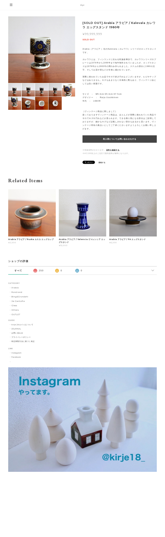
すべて (18, 270)
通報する (102, 163)
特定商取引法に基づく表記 (23, 341)
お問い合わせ (17, 333)
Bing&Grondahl (19, 296)
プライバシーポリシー (21, 337)
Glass (14, 305)
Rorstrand (16, 292)
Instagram (16, 353)
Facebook (16, 357)
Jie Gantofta (18, 301)
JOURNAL (16, 329)
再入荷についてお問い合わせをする (119, 139)
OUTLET (15, 314)
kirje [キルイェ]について (22, 324)
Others (15, 310)
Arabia (15, 287)
